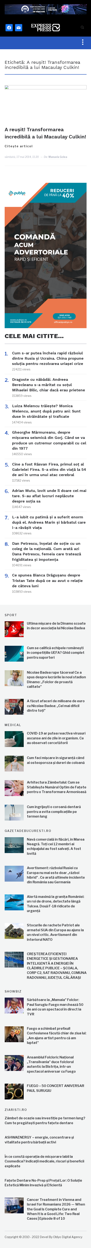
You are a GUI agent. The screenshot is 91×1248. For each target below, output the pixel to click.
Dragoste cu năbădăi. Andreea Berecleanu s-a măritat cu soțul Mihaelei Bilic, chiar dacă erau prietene (48, 384)
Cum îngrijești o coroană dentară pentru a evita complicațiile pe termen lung (54, 811)
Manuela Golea (57, 156)
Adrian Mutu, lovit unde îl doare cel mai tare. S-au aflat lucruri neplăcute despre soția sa (49, 495)
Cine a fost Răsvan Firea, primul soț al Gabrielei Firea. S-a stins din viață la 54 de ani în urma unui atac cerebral (49, 469)
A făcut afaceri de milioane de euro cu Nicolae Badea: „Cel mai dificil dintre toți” (56, 706)
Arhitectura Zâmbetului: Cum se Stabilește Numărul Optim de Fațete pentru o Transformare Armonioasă (56, 787)
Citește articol (19, 146)
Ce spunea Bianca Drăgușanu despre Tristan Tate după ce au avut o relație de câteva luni (47, 580)
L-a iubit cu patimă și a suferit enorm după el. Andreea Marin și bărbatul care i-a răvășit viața (49, 522)
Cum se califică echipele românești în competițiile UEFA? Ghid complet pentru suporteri (55, 653)
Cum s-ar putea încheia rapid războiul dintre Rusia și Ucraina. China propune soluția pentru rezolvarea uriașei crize (48, 358)
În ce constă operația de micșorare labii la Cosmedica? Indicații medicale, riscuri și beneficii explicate (44, 1161)
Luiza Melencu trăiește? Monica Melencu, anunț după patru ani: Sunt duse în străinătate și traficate (46, 411)
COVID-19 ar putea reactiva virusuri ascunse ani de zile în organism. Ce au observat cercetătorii (56, 738)
